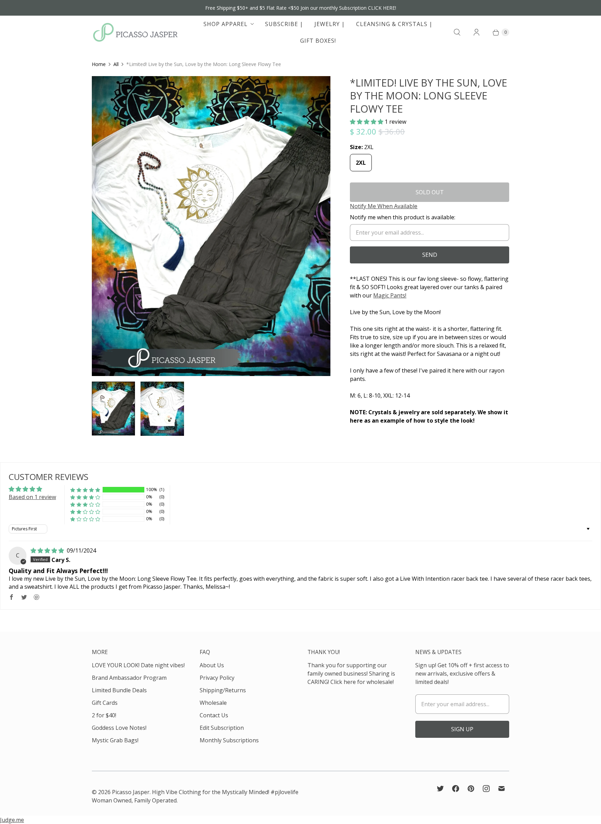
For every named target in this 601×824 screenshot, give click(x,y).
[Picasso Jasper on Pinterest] (471, 788)
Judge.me (12, 820)
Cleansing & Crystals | (394, 24)
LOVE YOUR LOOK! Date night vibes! (138, 665)
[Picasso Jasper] (135, 32)
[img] (48, 550)
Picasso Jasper (131, 792)
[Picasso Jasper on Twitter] (440, 788)
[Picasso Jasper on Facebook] (455, 788)
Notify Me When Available (383, 206)
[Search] (457, 32)
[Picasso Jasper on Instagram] (486, 788)
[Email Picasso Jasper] (501, 788)
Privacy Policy (217, 678)
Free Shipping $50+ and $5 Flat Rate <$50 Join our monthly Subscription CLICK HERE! (300, 8)
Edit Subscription (222, 728)
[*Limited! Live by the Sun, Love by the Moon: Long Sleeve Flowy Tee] (211, 226)
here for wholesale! (369, 682)
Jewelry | (329, 24)
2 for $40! (104, 715)
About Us (212, 665)
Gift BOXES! (318, 40)
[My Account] (476, 32)
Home (99, 64)
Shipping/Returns (223, 690)
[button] (367, 121)
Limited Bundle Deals (119, 690)
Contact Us (214, 715)
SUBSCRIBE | (284, 24)
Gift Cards (105, 703)
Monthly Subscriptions (229, 740)
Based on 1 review (32, 497)
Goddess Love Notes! (119, 728)
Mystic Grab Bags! (115, 740)
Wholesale (213, 703)
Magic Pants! (389, 295)
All (116, 64)
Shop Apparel (225, 24)
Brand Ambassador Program (129, 678)
